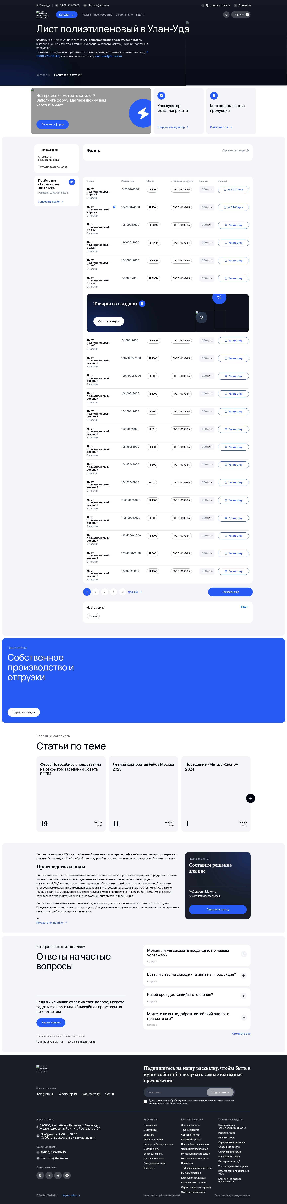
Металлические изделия (195, 1158)
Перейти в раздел (24, 712)
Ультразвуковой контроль (233, 1166)
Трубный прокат (190, 1130)
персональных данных (200, 1100)
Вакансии (149, 1134)
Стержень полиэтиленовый (49, 158)
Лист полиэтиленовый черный (98, 192)
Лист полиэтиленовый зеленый (98, 360)
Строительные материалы (196, 1187)
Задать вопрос (51, 1022)
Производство (103, 14)
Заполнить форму (53, 124)
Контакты (244, 5)
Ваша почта (155, 1092)
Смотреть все (241, 1033)
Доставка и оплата (218, 5)
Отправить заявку (218, 909)
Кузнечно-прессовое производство (229, 1180)
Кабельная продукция (193, 1177)
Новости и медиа (153, 1139)
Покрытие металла (229, 1156)
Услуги (87, 14)
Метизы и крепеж (191, 1173)
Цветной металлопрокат (195, 1144)
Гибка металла (226, 1137)
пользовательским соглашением (168, 1103)
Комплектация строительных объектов (232, 1126)
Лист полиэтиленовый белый (98, 227)
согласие (161, 1100)
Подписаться (220, 1092)
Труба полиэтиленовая (52, 167)
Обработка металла (229, 1151)
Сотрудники (150, 1130)
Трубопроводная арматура (196, 1168)
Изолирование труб (229, 1161)
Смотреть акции (108, 321)
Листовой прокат (190, 1125)
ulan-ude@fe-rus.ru (98, 5)
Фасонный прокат (191, 1139)
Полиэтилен (50, 150)
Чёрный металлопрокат (194, 1149)
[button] (250, 798)
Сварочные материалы (194, 1182)
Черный (93, 616)
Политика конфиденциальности (233, 1195)
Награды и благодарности (158, 1144)
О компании (150, 1125)
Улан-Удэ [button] (45, 5)
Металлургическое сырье (195, 1153)
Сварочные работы (229, 1147)
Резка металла (226, 1132)
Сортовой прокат (191, 1134)
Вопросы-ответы (153, 1153)
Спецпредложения (154, 1163)
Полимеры (187, 1163)
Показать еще (230, 592)
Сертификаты (151, 1149)
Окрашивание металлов (232, 1142)
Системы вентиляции (193, 1192)
